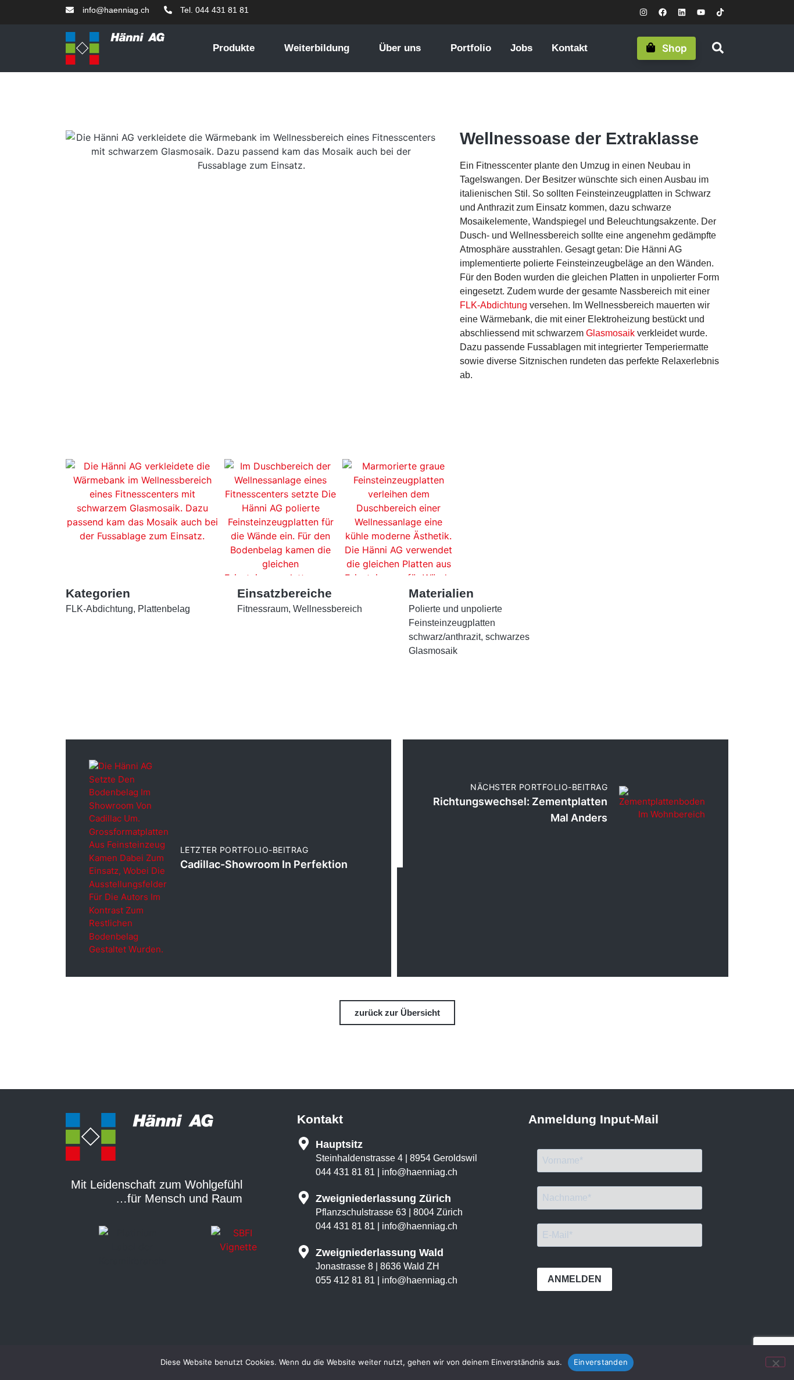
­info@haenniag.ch (419, 1172)
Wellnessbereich (327, 609)
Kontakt (570, 48)
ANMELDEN (575, 1279)
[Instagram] (643, 12)
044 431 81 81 (345, 1172)
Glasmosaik (610, 333)
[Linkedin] (682, 12)
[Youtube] (701, 12)
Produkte (235, 48)
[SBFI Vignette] (238, 1247)
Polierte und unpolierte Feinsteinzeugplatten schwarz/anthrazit (455, 623)
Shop (674, 48)
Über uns (401, 48)
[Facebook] (662, 12)
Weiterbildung (318, 48)
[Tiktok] (720, 12)
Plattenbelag (164, 609)
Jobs (521, 48)
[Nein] (775, 1362)
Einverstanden (601, 1362)
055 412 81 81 (345, 1280)
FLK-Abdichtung (493, 305)
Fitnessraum (262, 609)
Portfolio (470, 48)
